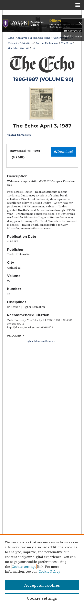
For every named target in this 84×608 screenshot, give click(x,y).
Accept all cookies (42, 585)
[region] (42, 571)
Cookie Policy (49, 571)
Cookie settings (24, 566)
